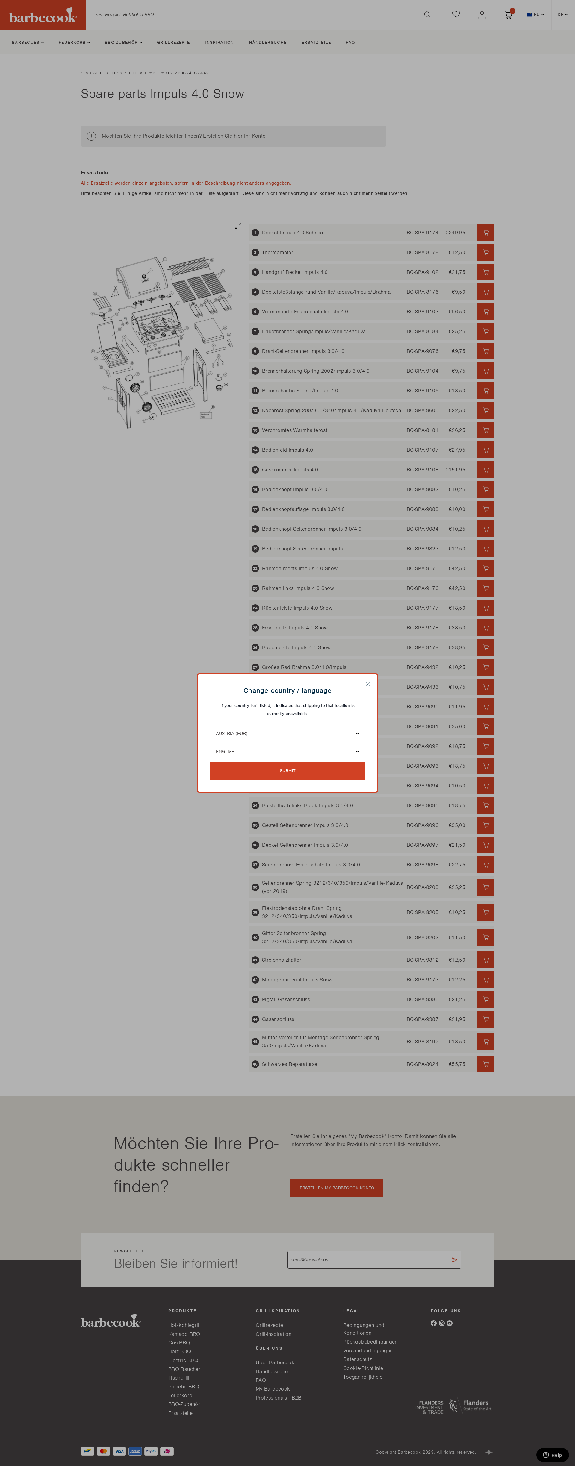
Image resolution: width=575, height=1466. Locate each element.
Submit (288, 770)
